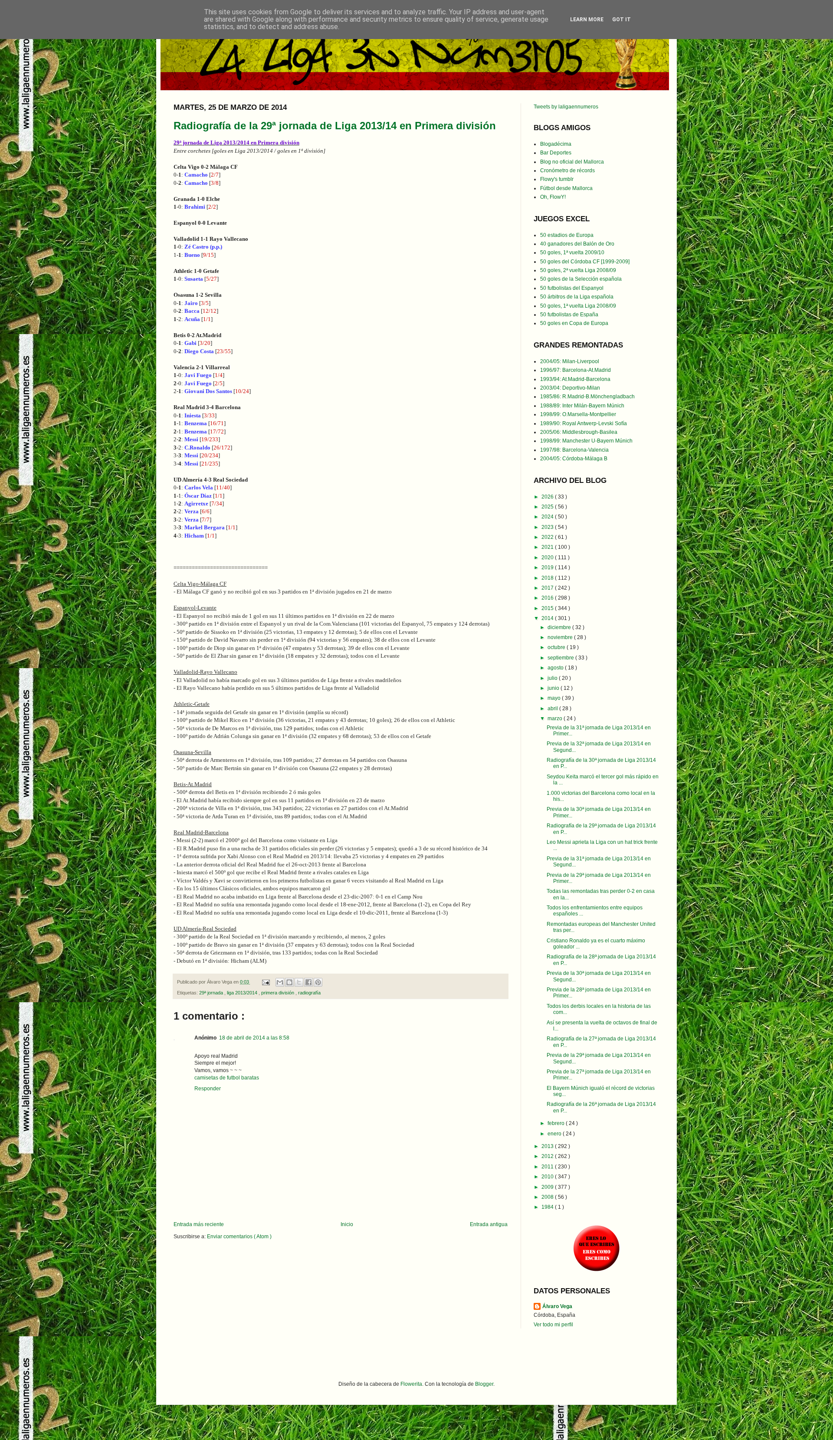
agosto (556, 668)
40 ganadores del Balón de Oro (577, 244)
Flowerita (411, 1384)
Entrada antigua (489, 1224)
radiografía (309, 992)
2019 (548, 567)
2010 (548, 1177)
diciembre (560, 627)
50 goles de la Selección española (581, 279)
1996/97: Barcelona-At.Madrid (575, 370)
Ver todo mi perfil (553, 1325)
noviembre (561, 637)
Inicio (347, 1224)
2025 (548, 507)
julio (553, 678)
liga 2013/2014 (243, 992)
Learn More (586, 19)
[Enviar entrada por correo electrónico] (265, 981)
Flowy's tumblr (557, 179)
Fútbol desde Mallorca (566, 188)
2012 (548, 1156)
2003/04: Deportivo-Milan (570, 388)
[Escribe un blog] (289, 982)
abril (553, 708)
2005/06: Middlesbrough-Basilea (578, 432)
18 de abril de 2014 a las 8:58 (254, 1038)
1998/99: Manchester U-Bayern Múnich (586, 441)
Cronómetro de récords (567, 170)
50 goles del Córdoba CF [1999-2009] (585, 262)
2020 (548, 557)
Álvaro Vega (557, 1306)
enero (555, 1134)
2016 (548, 598)
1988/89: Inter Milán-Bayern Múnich (582, 406)
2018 (548, 578)
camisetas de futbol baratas (226, 1078)
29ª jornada (211, 992)
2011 (548, 1167)
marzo (556, 718)
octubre (557, 647)
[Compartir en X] (299, 982)
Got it (621, 19)
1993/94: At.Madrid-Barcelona (575, 379)
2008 (548, 1197)
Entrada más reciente (199, 1224)
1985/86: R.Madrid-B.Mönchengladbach (587, 397)
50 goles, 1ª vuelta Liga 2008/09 (578, 306)
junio (554, 688)
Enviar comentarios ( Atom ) (239, 1236)
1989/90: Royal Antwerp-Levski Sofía (583, 423)
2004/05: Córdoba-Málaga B (573, 459)
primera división (278, 992)
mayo (555, 698)
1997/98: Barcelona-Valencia (574, 450)
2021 (548, 547)
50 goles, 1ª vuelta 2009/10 (572, 252)
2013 (548, 1146)
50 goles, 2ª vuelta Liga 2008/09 (578, 270)
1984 (548, 1207)
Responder (207, 1089)
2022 (548, 537)
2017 (548, 588)
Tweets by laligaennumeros (566, 107)
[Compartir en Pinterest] (318, 982)
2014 (548, 618)
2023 (548, 527)
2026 (548, 497)
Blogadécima (555, 144)
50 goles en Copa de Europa (574, 323)
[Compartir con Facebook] (308, 982)
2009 (548, 1187)
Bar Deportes (555, 153)
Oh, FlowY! (553, 197)
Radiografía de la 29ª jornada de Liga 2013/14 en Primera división (335, 125)
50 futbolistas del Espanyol (571, 288)
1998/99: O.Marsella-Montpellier (578, 414)
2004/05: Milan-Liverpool (569, 361)
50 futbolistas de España (569, 315)
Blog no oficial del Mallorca (572, 162)
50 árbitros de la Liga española (576, 297)
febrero (557, 1123)
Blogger (484, 1384)
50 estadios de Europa (567, 235)
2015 (548, 608)
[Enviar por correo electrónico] (279, 982)
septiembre (561, 658)
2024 (548, 517)
